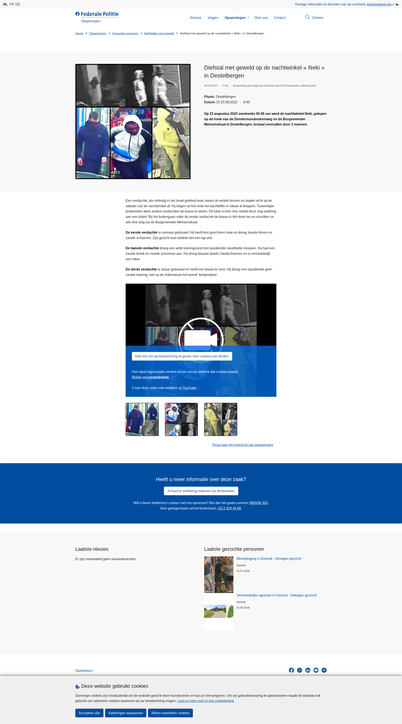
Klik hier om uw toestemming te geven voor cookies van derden (182, 356)
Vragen (213, 17)
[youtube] (315, 670)
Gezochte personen (125, 33)
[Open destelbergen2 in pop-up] (181, 419)
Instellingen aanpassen (125, 713)
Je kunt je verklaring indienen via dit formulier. (201, 491)
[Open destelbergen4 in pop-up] (133, 121)
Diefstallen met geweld (159, 33)
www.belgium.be (379, 4)
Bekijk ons (150, 377)
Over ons (261, 17)
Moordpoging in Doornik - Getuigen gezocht (269, 558)
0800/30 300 (258, 503)
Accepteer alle (89, 713)
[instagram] (299, 670)
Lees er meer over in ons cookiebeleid (205, 701)
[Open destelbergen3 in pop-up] (142, 419)
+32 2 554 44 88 (229, 508)
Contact (280, 17)
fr (11, 4)
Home (79, 33)
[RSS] (324, 670)
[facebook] (291, 670)
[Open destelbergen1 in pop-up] (220, 419)
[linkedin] (307, 670)
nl (5, 4)
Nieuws (195, 17)
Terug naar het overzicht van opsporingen (242, 445)
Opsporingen (235, 17)
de (17, 4)
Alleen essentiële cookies (170, 713)
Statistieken (84, 670)
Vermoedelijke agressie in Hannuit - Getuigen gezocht (277, 595)
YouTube (189, 388)
